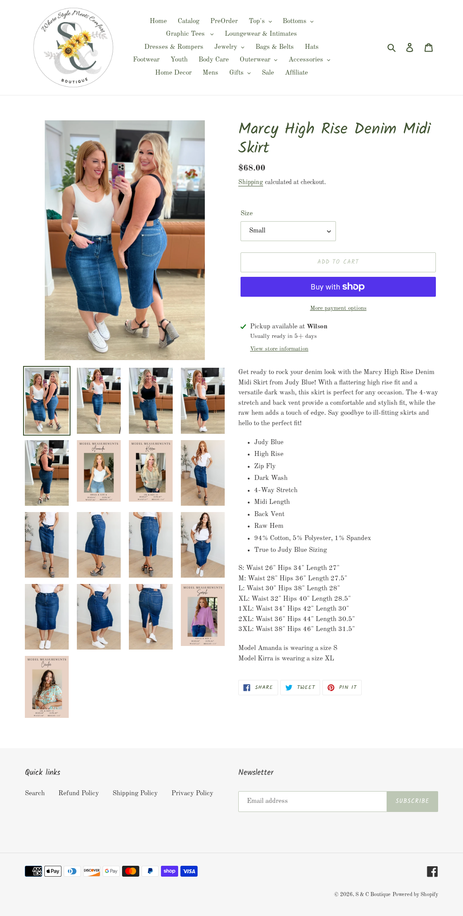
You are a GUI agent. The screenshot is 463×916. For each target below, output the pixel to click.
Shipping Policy (135, 793)
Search (35, 793)
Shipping (250, 182)
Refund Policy (78, 793)
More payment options (338, 308)
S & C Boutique (373, 894)
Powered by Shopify (415, 894)
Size (247, 213)
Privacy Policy (192, 793)
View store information (279, 349)
